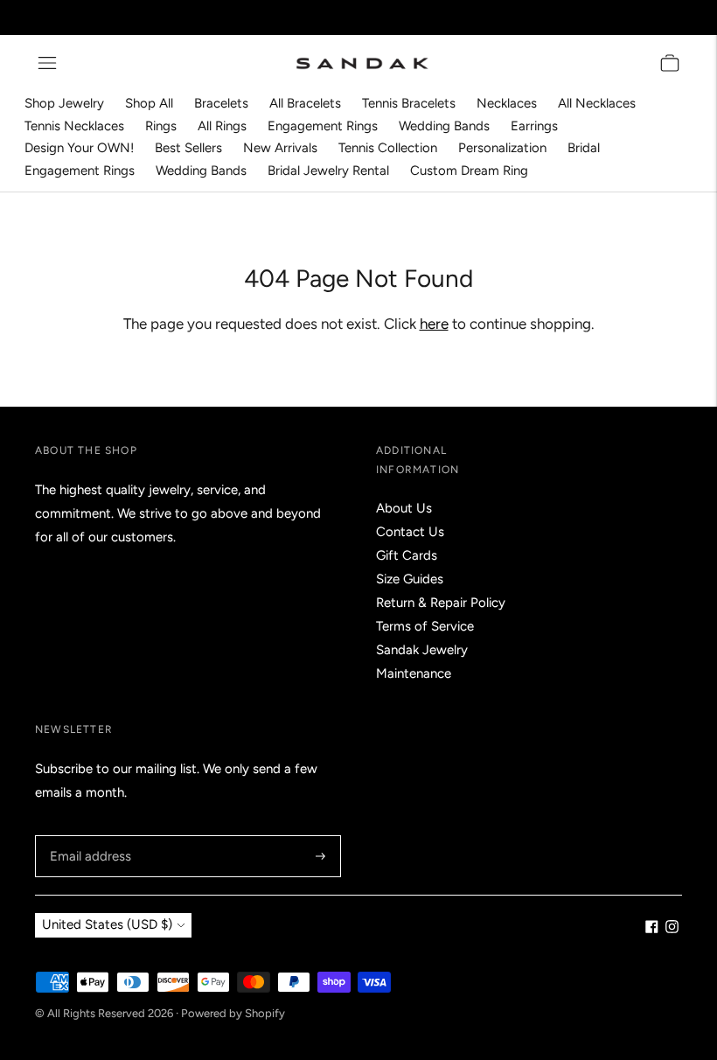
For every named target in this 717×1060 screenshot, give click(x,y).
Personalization (502, 148)
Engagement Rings (323, 126)
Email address (87, 835)
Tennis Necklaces (74, 126)
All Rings (222, 126)
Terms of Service (425, 626)
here (434, 323)
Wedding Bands (444, 126)
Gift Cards (406, 555)
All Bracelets (305, 103)
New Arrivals (280, 148)
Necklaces (507, 103)
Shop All (149, 103)
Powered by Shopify (233, 1013)
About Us (404, 508)
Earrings (534, 126)
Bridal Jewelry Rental (328, 170)
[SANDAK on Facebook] (651, 929)
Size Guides (409, 579)
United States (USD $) (107, 924)
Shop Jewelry (64, 103)
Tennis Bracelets (409, 103)
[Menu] (47, 63)
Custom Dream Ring (469, 170)
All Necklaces (597, 103)
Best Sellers (188, 148)
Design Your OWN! (79, 148)
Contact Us (410, 532)
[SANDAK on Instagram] (672, 929)
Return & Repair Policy (440, 602)
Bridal (583, 148)
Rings (161, 126)
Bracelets (221, 103)
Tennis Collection (387, 148)
